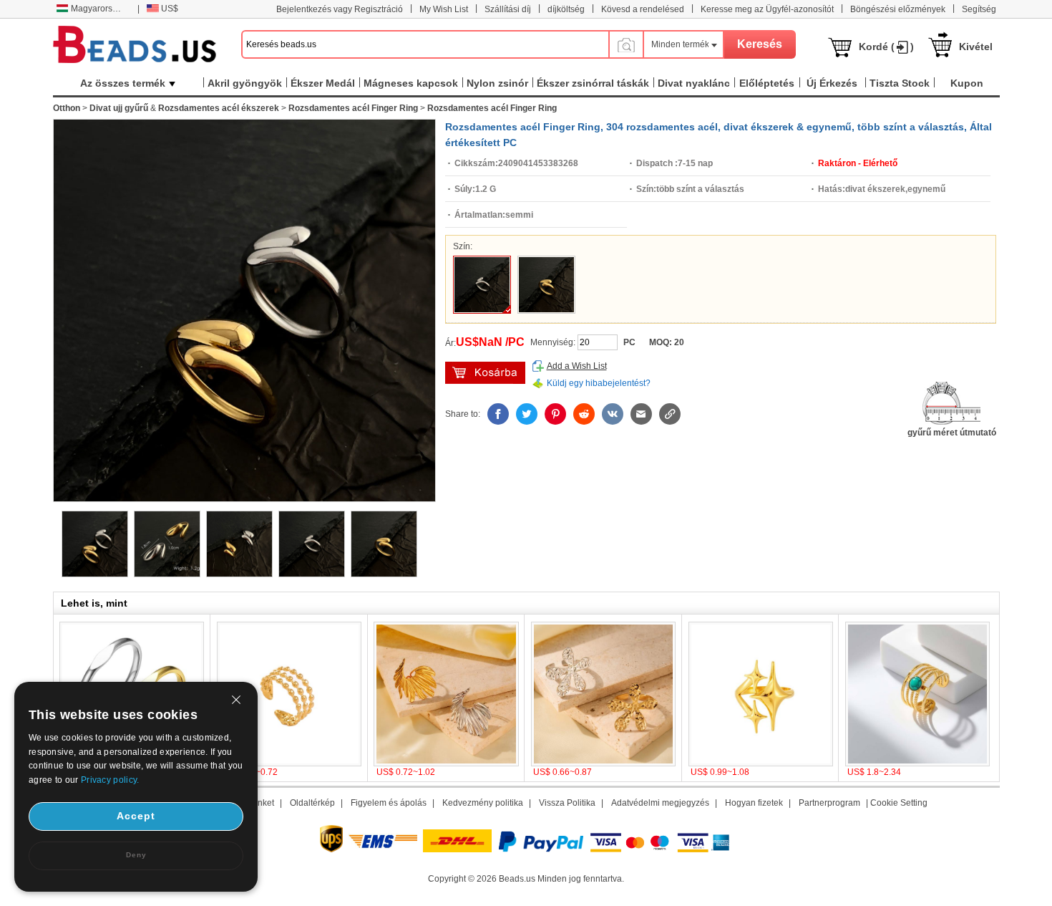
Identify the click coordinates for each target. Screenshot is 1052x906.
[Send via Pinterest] (555, 414)
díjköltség (566, 9)
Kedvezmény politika (482, 803)
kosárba (485, 373)
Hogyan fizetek (754, 803)
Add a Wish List (577, 366)
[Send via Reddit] (584, 414)
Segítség (979, 9)
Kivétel (976, 46)
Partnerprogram (829, 803)
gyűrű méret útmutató (951, 433)
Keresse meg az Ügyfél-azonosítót (767, 9)
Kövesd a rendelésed (642, 9)
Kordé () (886, 46)
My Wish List (443, 9)
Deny (136, 855)
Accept (136, 815)
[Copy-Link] (670, 414)
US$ (169, 9)
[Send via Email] (641, 414)
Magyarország (99, 9)
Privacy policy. (110, 780)
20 (679, 342)
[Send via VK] (612, 414)
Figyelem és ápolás (389, 803)
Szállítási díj (507, 9)
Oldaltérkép (312, 803)
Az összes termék (122, 83)
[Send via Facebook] (498, 414)
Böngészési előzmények (897, 9)
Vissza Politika (567, 803)
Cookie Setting (898, 803)
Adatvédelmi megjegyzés (660, 803)
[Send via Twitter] (526, 414)
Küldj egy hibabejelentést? (599, 383)
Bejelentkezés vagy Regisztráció (339, 9)
